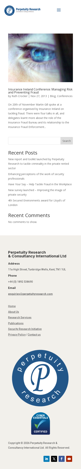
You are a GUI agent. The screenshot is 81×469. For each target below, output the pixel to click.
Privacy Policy (17, 334)
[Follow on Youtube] (69, 459)
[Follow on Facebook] (62, 459)
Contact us (34, 334)
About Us (13, 311)
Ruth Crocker (20, 96)
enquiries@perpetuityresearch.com (30, 293)
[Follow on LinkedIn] (47, 459)
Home (12, 306)
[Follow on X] (54, 459)
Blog (53, 96)
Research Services (19, 317)
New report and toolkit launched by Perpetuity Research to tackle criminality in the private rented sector (38, 163)
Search (67, 141)
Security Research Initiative (25, 329)
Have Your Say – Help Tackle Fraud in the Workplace (40, 184)
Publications (16, 323)
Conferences (65, 96)
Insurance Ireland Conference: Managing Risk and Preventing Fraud (40, 90)
